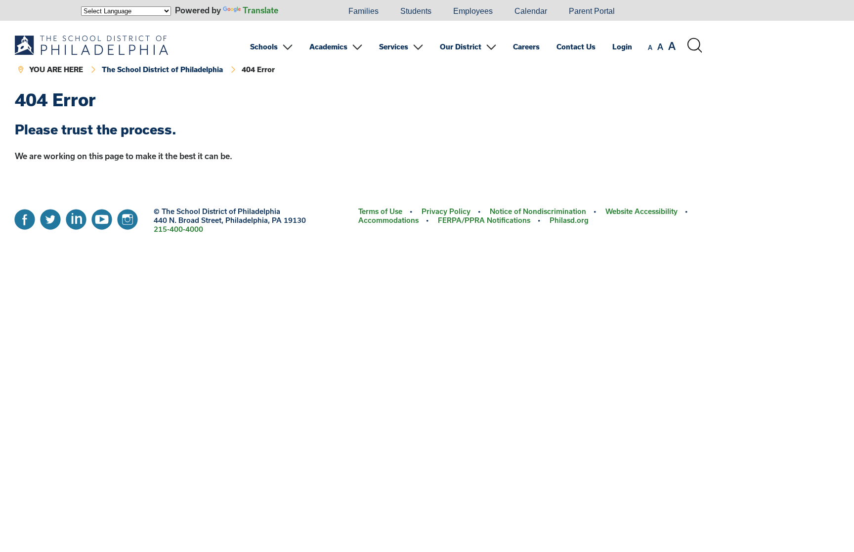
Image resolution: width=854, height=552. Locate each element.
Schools (264, 46)
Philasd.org (569, 220)
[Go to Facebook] (25, 217)
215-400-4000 (178, 229)
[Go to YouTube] (102, 217)
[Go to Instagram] (127, 217)
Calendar (530, 11)
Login (622, 46)
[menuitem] (304, 11)
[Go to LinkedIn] (76, 217)
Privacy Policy (446, 211)
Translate (260, 10)
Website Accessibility (641, 211)
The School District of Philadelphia (162, 69)
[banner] (358, 55)
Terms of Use (380, 211)
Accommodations (388, 220)
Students (415, 11)
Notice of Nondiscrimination (538, 211)
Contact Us (576, 46)
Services (393, 46)
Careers (526, 46)
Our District (460, 46)
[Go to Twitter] (50, 217)
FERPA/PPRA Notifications (484, 220)
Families (363, 11)
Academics (328, 46)
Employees (473, 11)
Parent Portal (592, 11)
